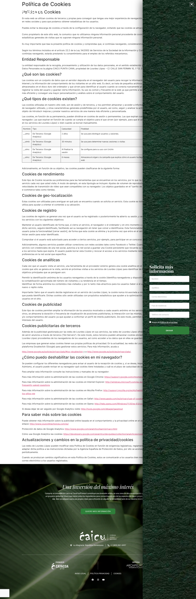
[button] (191, 4)
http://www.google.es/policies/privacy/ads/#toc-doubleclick (52, 351)
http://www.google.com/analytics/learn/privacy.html (91, 429)
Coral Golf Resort (129, 9)
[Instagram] (98, 580)
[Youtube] (103, 580)
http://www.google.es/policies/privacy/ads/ (109, 351)
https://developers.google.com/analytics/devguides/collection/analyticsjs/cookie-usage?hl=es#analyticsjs (116, 434)
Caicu (97, 9)
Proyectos (110, 9)
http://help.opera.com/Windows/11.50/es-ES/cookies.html (123, 403)
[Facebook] (93, 580)
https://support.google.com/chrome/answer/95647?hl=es (133, 377)
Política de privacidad (168, 322)
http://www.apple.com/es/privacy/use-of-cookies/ (119, 398)
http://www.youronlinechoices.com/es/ (49, 424)
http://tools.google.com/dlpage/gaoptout (102, 409)
